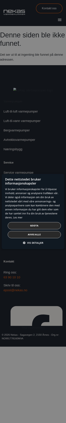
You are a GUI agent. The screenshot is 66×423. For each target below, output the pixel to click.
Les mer (18, 217)
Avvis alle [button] (34, 234)
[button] (33, 243)
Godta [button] (34, 225)
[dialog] (33, 211)
